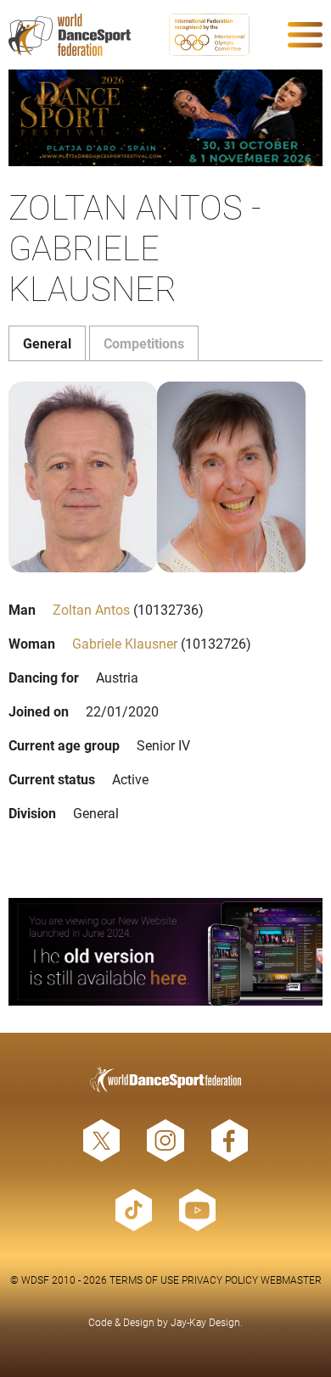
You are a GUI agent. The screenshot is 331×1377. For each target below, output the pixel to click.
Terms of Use (144, 1279)
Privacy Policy (220, 1279)
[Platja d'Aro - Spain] (165, 118)
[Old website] (165, 952)
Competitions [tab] (144, 343)
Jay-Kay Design (205, 1322)
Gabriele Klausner (124, 643)
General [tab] (47, 343)
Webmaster (291, 1279)
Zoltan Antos (91, 609)
